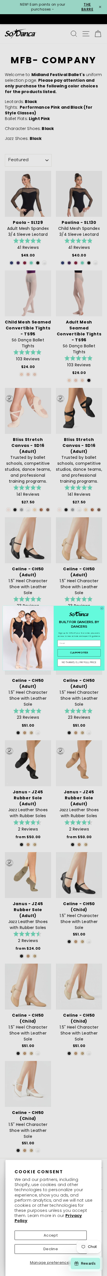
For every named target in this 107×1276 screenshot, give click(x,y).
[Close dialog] (101, 608)
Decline (50, 1249)
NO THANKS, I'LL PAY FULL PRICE (79, 662)
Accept (51, 1235)
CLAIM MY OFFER (79, 653)
